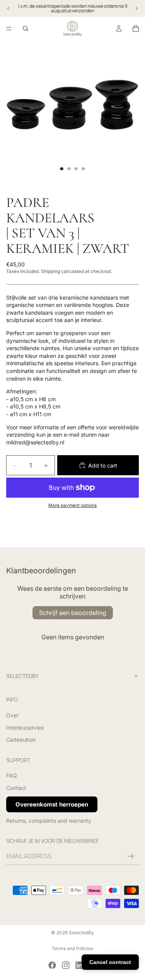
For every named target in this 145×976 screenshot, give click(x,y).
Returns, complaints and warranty (48, 820)
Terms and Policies (72, 948)
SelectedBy (81, 932)
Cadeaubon (21, 739)
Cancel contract (110, 962)
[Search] (25, 28)
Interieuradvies (25, 727)
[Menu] (9, 28)
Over (12, 715)
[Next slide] (136, 8)
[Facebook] (52, 965)
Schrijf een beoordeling (72, 613)
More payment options (72, 505)
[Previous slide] (8, 8)
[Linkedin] (79, 965)
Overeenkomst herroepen (51, 804)
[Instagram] (65, 965)
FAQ (11, 775)
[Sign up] (131, 856)
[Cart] (135, 28)
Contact (16, 788)
